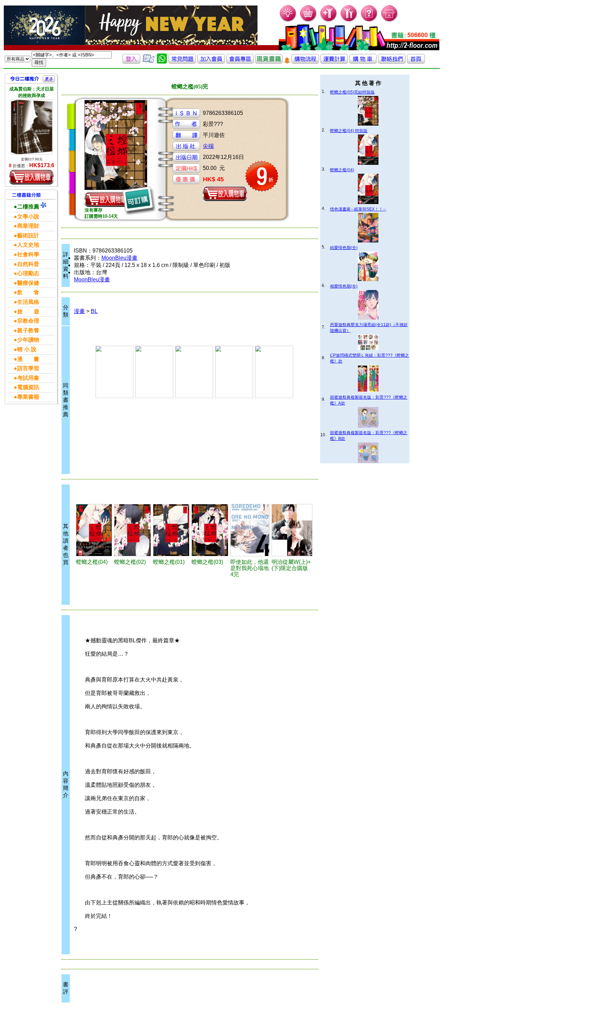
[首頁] (389, 21)
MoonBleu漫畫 (119, 258)
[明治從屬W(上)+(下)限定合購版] (292, 530)
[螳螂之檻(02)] (132, 530)
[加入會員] (328, 21)
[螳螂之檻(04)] (94, 530)
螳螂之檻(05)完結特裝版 (352, 92)
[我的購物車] (308, 21)
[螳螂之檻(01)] (171, 530)
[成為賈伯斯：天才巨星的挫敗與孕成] (32, 126)
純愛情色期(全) (344, 247)
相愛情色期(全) (344, 286)
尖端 (208, 146)
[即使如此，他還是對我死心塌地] (250, 530)
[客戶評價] (148, 62)
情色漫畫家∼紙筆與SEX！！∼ (358, 209)
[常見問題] (369, 21)
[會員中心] (349, 21)
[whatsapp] (162, 62)
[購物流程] (305, 62)
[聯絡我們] (392, 62)
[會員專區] (240, 62)
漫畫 (79, 311)
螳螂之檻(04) (342, 170)
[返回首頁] (416, 62)
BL (94, 311)
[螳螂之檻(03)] (209, 530)
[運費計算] (334, 62)
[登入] (131, 62)
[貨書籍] (269, 62)
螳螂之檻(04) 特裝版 (348, 130)
